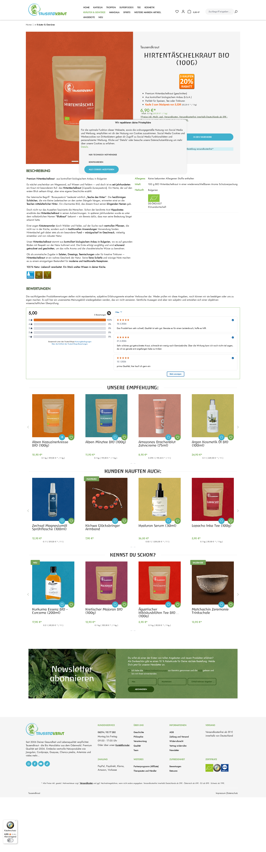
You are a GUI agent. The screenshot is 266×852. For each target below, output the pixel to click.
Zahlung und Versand (179, 736)
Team (136, 750)
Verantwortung (140, 741)
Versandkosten (86, 783)
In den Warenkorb (202, 137)
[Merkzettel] (178, 12)
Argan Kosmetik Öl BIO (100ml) (210, 443)
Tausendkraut (149, 47)
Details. (85, 147)
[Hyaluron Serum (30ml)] (160, 499)
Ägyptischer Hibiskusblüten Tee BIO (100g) (157, 612)
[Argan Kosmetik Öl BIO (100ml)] (213, 415)
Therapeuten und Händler (145, 770)
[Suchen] (236, 12)
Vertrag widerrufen (178, 745)
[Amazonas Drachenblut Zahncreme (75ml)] (160, 415)
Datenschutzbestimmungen (155, 670)
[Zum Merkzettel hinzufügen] (71, 437)
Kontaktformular (122, 745)
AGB (200, 670)
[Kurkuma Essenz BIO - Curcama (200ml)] (53, 583)
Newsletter (174, 750)
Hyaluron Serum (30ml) (157, 526)
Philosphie (138, 736)
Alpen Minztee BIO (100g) (105, 442)
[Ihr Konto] (183, 12)
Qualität (137, 745)
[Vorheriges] (29, 98)
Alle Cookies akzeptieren (101, 169)
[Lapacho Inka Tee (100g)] (213, 499)
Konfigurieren (96, 162)
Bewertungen (175, 766)
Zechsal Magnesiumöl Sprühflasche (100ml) (49, 527)
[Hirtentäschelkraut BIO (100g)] (79, 98)
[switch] (10, 840)
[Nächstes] (128, 98)
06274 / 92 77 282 (107, 732)
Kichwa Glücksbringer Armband (102, 527)
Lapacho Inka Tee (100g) (211, 526)
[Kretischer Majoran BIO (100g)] (106, 583)
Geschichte (139, 732)
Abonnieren (141, 689)
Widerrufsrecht (176, 741)
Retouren (173, 770)
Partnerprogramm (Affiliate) (146, 766)
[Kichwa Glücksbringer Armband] (106, 499)
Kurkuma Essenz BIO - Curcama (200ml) (50, 611)
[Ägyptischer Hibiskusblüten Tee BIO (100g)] (160, 583)
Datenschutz (232, 793)
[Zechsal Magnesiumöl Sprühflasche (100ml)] (53, 499)
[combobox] (219, 12)
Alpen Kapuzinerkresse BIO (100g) (50, 443)
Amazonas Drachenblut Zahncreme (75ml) (157, 443)
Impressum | (221, 793)
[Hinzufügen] (115, 437)
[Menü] (15, 821)
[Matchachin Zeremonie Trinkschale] (213, 583)
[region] (79, 98)
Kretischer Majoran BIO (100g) (104, 611)
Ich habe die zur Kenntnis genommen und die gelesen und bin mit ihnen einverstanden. (173, 672)
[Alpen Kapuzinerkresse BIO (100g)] (53, 415)
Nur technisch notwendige (103, 154)
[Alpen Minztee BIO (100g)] (106, 415)
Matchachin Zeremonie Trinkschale (210, 611)
